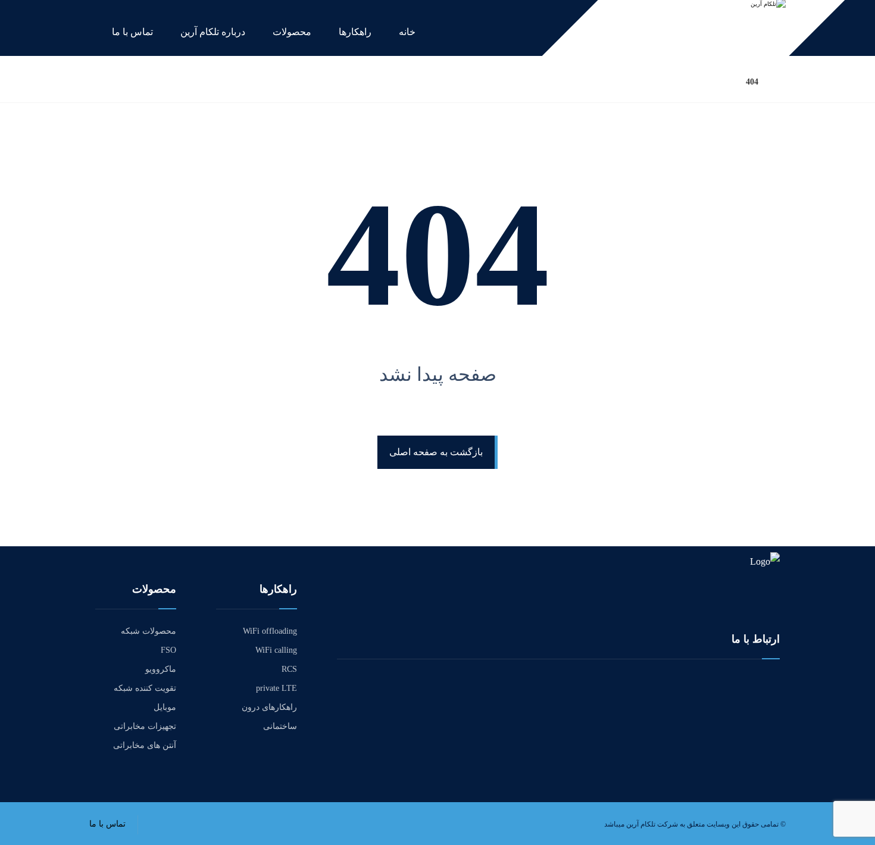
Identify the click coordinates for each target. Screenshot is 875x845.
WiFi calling (276, 650)
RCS (289, 669)
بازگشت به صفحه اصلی (436, 452)
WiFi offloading (270, 631)
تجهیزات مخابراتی (145, 726)
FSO (168, 650)
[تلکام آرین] (782, 81)
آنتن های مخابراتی (144, 745)
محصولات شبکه (148, 631)
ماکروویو (160, 669)
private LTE (276, 688)
